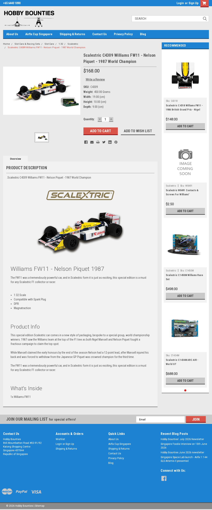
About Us (12, 34)
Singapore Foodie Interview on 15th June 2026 (184, 446)
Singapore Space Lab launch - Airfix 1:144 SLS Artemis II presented (184, 459)
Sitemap (39, 505)
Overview (15, 158)
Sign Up (193, 3)
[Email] (92, 142)
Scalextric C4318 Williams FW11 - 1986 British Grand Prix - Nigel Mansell (184, 109)
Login (180, 3)
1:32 (61, 44)
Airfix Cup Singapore (38, 34)
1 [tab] (185, 390)
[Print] (98, 142)
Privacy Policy (123, 34)
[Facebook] (86, 142)
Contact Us (99, 34)
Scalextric (72, 44)
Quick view (185, 94)
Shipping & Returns (72, 34)
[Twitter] (104, 142)
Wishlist (60, 439)
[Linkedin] (110, 142)
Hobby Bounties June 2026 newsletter (182, 452)
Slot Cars (49, 44)
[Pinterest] (116, 142)
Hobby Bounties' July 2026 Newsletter (182, 439)
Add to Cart (185, 126)
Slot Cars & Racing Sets (27, 44)
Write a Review (95, 79)
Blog (143, 34)
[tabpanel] (185, 92)
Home (6, 44)
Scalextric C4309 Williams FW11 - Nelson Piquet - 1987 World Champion (46, 47)
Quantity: (89, 119)
